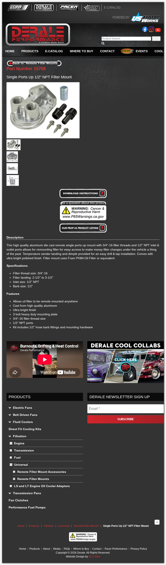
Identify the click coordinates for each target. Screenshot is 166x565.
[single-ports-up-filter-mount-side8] (12, 173)
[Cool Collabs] (125, 382)
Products (34, 525)
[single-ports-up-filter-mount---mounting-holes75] (12, 161)
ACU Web (94, 556)
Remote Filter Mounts (86, 525)
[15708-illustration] (12, 184)
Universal (63, 525)
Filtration (49, 525)
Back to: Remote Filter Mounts (35, 63)
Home (21, 525)
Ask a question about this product (83, 203)
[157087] (13, 149)
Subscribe (125, 419)
